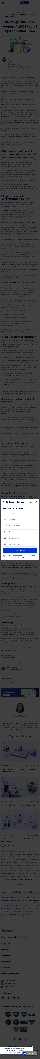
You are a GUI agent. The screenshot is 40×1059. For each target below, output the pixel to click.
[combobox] (5, 525)
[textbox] (20, 544)
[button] (29, 1053)
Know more (12, 1052)
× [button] (32, 1047)
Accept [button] (19, 1052)
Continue (19, 550)
